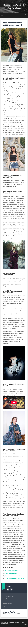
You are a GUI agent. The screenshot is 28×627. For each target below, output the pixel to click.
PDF (6, 598)
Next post (7, 606)
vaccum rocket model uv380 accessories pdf (12, 23)
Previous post (8, 603)
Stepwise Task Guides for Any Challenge (14, 6)
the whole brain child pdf (11, 570)
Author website (11, 589)
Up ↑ (25, 624)
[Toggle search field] (26, 15)
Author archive (8, 589)
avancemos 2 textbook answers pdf (14, 578)
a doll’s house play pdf (11, 573)
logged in (12, 613)
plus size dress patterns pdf (12, 576)
